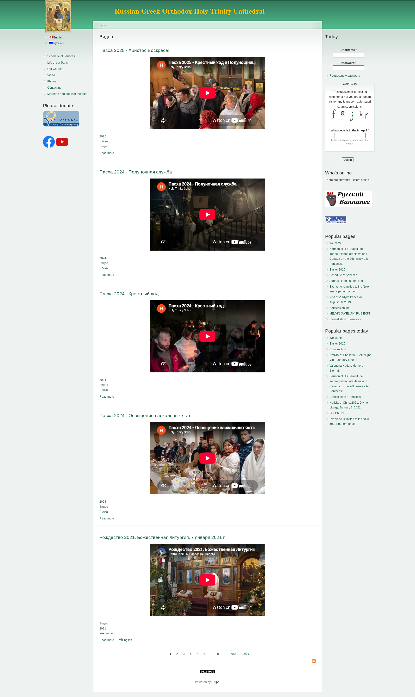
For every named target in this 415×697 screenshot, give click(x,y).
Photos (51, 81)
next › (234, 654)
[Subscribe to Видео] (314, 661)
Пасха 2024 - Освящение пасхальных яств (145, 415)
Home (102, 25)
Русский (58, 43)
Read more (106, 153)
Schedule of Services (61, 56)
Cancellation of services (345, 319)
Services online (340, 308)
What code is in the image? (350, 130)
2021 (102, 628)
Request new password (345, 75)
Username (349, 50)
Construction (338, 349)
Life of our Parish (58, 62)
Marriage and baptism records (66, 94)
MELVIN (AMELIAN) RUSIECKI (350, 313)
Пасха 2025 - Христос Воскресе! (134, 50)
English (58, 37)
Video (51, 75)
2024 (102, 258)
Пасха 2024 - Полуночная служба (135, 171)
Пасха (103, 141)
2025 (102, 136)
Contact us (54, 87)
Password (348, 63)
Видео (103, 146)
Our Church (54, 69)
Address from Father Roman (348, 281)
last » (246, 654)
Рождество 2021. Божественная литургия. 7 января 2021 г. (162, 537)
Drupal (215, 682)
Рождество (106, 633)
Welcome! (336, 243)
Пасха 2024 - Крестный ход (129, 293)
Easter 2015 (337, 269)
